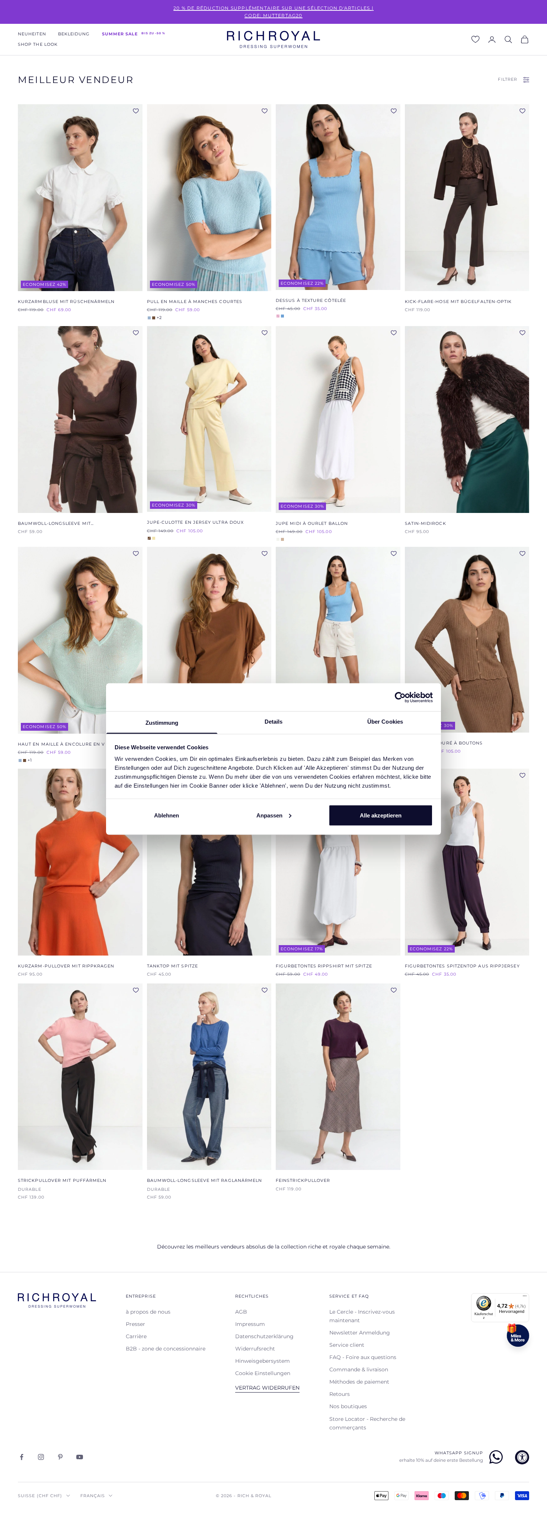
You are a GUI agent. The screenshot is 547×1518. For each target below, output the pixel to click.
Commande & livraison (358, 1369)
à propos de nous (148, 1311)
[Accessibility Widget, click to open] (522, 1457)
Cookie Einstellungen (262, 1373)
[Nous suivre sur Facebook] (21, 1457)
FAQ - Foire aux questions (362, 1357)
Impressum (250, 1324)
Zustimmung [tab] (162, 723)
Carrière (136, 1336)
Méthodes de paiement (359, 1381)
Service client (346, 1345)
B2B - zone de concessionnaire (165, 1348)
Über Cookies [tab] (385, 721)
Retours (339, 1394)
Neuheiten (32, 34)
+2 (159, 318)
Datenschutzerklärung (264, 1336)
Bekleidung (74, 34)
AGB (241, 1311)
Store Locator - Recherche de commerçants (367, 1423)
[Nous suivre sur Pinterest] (60, 1457)
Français (92, 1495)
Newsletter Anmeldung (359, 1332)
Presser (135, 1324)
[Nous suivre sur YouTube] (79, 1457)
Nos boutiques (348, 1406)
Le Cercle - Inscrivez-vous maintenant (362, 1316)
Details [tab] (274, 721)
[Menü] (524, 1297)
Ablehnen (166, 815)
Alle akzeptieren (381, 815)
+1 (30, 760)
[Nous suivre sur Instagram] (41, 1457)
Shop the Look (38, 44)
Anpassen (269, 815)
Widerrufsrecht (255, 1348)
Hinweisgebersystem (262, 1361)
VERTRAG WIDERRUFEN (267, 1387)
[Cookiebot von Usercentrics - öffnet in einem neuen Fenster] (400, 697)
